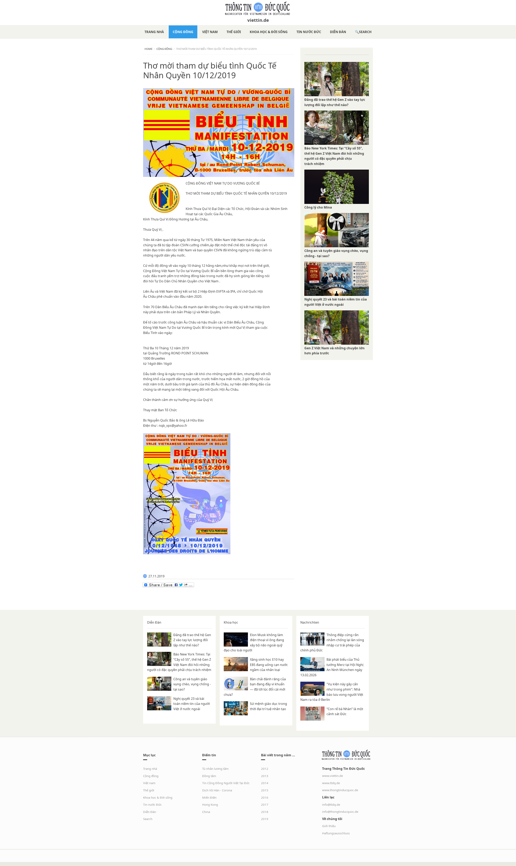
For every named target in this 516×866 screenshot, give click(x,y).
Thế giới (234, 32)
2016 (264, 797)
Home (148, 49)
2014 (264, 783)
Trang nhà (154, 32)
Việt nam (210, 32)
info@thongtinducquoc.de (340, 812)
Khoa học (231, 622)
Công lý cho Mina (318, 207)
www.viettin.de (332, 776)
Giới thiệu (329, 826)
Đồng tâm (209, 776)
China (206, 812)
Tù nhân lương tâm (215, 769)
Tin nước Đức (308, 32)
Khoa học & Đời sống (269, 32)
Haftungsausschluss (336, 833)
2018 (264, 812)
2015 (264, 790)
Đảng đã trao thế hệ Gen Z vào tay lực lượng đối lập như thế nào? (192, 640)
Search (365, 32)
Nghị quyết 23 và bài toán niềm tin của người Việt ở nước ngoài (191, 703)
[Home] (258, 8)
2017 (264, 804)
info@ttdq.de (331, 804)
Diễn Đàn (338, 32)
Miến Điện (209, 797)
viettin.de (258, 20)
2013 (264, 776)
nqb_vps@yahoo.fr (173, 425)
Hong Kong (210, 804)
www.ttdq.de (331, 783)
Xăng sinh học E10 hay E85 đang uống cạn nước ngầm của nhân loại (269, 664)
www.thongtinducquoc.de (340, 790)
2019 (264, 819)
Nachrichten (309, 622)
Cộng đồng (183, 32)
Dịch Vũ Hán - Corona (217, 790)
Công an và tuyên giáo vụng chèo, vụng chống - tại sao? (192, 684)
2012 (264, 769)
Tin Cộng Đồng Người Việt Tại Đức (226, 783)
